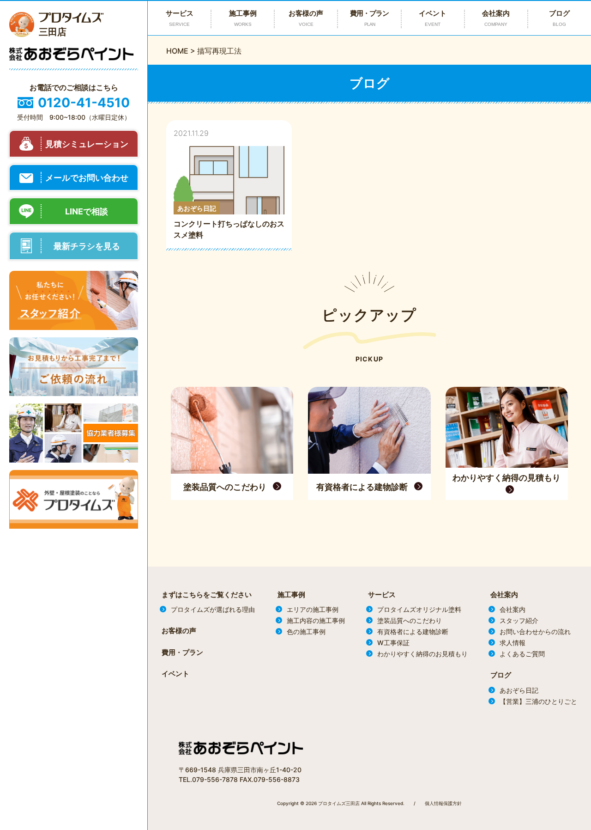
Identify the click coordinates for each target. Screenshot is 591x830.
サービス (382, 594)
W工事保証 (393, 643)
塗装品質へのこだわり (409, 620)
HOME (177, 50)
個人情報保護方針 (443, 803)
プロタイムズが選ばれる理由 (213, 609)
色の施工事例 (306, 631)
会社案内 (496, 18)
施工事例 (291, 594)
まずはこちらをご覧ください (207, 594)
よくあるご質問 (522, 654)
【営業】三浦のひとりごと (538, 701)
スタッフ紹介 (519, 620)
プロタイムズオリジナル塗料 (419, 609)
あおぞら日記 (519, 690)
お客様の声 (306, 18)
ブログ (559, 18)
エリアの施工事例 (312, 609)
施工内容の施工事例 (316, 620)
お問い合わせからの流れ (535, 631)
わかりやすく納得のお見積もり (422, 654)
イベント (432, 18)
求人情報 (512, 643)
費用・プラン (369, 18)
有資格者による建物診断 (412, 631)
